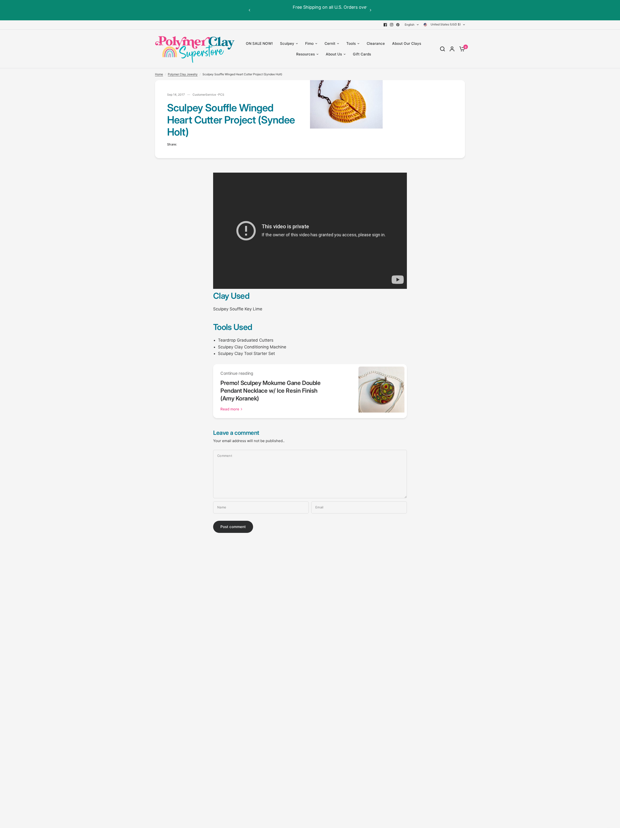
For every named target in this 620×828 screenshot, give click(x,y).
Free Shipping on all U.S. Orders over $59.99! (310, 7)
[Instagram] (391, 25)
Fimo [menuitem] (309, 43)
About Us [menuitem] (334, 54)
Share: (172, 144)
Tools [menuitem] (351, 43)
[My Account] (452, 49)
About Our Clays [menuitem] (406, 43)
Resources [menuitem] (305, 54)
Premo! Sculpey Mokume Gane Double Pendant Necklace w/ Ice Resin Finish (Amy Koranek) (270, 390)
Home (159, 74)
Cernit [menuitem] (330, 43)
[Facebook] (385, 25)
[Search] (442, 49)
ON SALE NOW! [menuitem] (259, 43)
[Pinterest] (398, 25)
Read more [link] (229, 409)
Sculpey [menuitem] (287, 43)
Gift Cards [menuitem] (362, 54)
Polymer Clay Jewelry (183, 74)
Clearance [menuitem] (376, 43)
